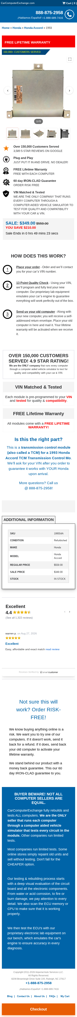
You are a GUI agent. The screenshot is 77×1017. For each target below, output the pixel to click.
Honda (17, 27)
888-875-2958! (41, 488)
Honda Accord (33, 27)
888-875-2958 (49, 12)
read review (52, 649)
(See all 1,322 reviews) (19, 617)
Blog (10, 996)
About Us (39, 996)
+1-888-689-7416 (52, 17)
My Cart (65, 996)
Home (6, 27)
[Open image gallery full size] (70, 59)
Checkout (38, 1009)
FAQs (52, 996)
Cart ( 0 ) (71, 3)
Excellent (12, 643)
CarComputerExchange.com (18, 2)
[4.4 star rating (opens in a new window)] (22, 612)
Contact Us (23, 996)
